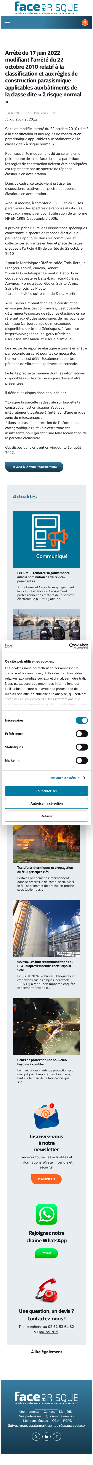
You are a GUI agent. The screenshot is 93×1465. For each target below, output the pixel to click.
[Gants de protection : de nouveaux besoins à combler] (46, 1000)
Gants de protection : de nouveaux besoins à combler (42, 1062)
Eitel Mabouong (36, 113)
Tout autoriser (46, 791)
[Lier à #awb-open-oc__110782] (7, 22)
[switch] (82, 733)
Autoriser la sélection (46, 803)
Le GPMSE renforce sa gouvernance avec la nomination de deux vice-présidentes (43, 577)
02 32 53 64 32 (61, 1326)
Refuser (47, 816)
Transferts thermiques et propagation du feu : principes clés (45, 869)
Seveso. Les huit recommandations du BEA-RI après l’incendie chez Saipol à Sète (45, 965)
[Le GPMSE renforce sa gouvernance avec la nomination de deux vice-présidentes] (46, 513)
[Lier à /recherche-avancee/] (85, 22)
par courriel (48, 1331)
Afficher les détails (65, 778)
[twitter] (36, 1437)
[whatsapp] (57, 1437)
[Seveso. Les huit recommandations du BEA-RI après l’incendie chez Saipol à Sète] (46, 902)
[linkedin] (46, 1437)
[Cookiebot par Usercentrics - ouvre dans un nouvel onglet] (69, 646)
